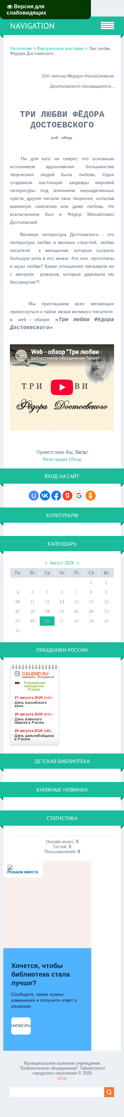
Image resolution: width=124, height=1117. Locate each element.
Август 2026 (62, 562)
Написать (21, 1026)
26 (47, 621)
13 (62, 602)
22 (91, 611)
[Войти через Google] (79, 495)
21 (76, 611)
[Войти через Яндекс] (67, 496)
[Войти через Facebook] (56, 496)
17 (17, 611)
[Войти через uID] (34, 496)
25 (32, 621)
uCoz (62, 1078)
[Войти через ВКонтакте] (45, 496)
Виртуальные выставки (60, 48)
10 (17, 602)
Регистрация (55, 459)
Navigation (32, 26)
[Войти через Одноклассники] (91, 496)
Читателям (21, 48)
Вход (76, 459)
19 (47, 611)
